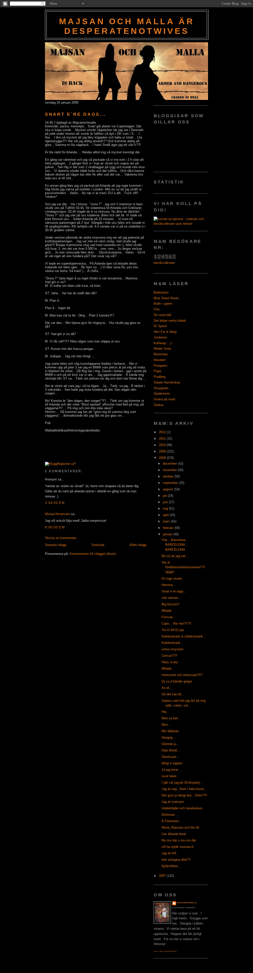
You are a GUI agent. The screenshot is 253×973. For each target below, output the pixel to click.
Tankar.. (159, 405)
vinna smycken (172, 649)
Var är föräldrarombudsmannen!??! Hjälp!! (183, 567)
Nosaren (160, 360)
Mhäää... (168, 668)
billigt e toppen (172, 763)
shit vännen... (171, 598)
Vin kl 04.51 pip (173, 630)
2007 (163, 876)
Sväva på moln (164, 399)
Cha (156, 309)
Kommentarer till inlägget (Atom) (93, 554)
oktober (168, 476)
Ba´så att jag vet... (175, 556)
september (171, 483)
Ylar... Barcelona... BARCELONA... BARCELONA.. (175, 544)
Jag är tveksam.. (174, 802)
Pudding (159, 377)
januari (168, 534)
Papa (157, 371)
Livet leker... (170, 776)
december (170, 463)
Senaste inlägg (55, 545)
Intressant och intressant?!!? (182, 675)
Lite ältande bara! (174, 834)
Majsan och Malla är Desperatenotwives (126, 26)
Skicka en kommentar (60, 538)
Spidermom (162, 393)
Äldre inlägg (137, 545)
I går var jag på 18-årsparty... (182, 782)
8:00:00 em (55, 527)
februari (168, 528)
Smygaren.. (162, 388)
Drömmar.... (170, 814)
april (166, 515)
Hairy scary (170, 662)
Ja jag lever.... (172, 769)
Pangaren (160, 365)
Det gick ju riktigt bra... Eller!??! (184, 795)
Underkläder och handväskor (182, 808)
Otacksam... (170, 757)
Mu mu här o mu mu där (179, 840)
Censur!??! (169, 655)
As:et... (167, 688)
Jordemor (160, 337)
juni (166, 502)
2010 (163, 445)
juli (165, 496)
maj (166, 508)
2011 (163, 438)
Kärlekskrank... (172, 643)
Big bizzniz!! (170, 604)
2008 (163, 458)
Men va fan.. (171, 718)
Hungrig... (168, 737)
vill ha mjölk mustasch (178, 847)
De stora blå (162, 315)
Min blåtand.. (171, 731)
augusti (168, 489)
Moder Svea (162, 348)
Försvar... (168, 617)
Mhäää (166, 610)
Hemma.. (168, 585)
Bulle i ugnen (163, 303)
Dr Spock (160, 326)
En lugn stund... (173, 578)
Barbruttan (161, 292)
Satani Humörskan (167, 382)
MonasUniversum (57, 514)
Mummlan (161, 354)
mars (167, 521)
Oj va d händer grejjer (177, 681)
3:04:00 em (55, 503)
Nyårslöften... (171, 866)
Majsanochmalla (187, 903)
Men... (166, 724)
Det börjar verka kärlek (170, 320)
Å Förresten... (171, 821)
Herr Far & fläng (165, 332)
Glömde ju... (170, 744)
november (170, 470)
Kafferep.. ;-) (163, 343)
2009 (163, 451)
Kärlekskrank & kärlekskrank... (184, 636)
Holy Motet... (171, 750)
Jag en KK (169, 853)
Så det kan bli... (173, 694)
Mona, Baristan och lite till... (182, 827)
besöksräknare (164, 263)
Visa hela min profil (165, 951)
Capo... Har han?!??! (176, 623)
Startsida (97, 545)
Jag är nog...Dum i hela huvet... (184, 789)
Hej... (165, 712)
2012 (163, 432)
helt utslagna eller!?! (176, 859)
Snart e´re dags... (75, 114)
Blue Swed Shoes (166, 298)
